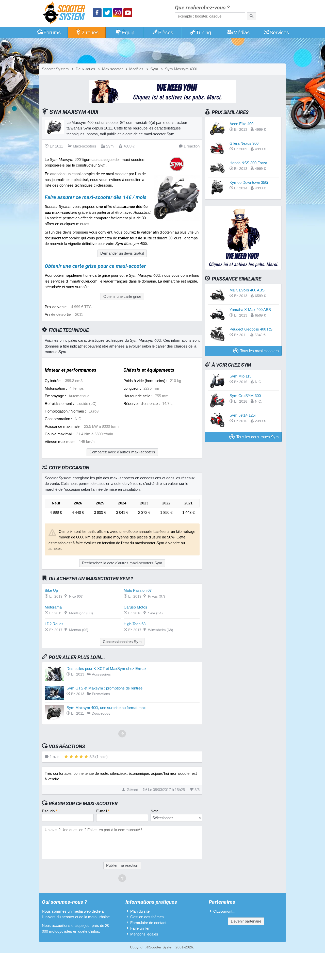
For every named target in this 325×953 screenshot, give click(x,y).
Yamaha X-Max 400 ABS (250, 309)
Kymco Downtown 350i (249, 182)
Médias (241, 32)
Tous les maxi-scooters (259, 351)
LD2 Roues (54, 624)
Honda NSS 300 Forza (248, 163)
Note (154, 811)
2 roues (90, 32)
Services (279, 32)
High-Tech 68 (134, 624)
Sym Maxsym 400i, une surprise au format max (106, 707)
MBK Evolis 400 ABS (247, 290)
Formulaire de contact (148, 923)
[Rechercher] (251, 16)
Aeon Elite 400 (241, 124)
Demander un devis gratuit (122, 253)
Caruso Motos (135, 607)
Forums (52, 32)
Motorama (53, 607)
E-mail (102, 811)
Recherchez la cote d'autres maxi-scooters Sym (122, 563)
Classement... (224, 911)
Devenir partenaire (246, 921)
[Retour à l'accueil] (65, 14)
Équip (128, 32)
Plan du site (140, 911)
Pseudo (49, 811)
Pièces (165, 32)
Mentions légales (144, 934)
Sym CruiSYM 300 (245, 395)
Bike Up (51, 590)
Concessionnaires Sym (122, 641)
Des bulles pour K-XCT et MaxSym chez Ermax (107, 668)
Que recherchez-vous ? (202, 8)
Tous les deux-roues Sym (257, 437)
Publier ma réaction (122, 865)
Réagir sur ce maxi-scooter (83, 803)
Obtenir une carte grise (122, 296)
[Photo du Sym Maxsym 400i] (177, 219)
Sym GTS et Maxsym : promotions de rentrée (104, 688)
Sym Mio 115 (240, 376)
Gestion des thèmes (147, 917)
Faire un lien (140, 928)
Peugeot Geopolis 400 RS (251, 329)
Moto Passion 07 (138, 590)
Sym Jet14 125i (242, 415)
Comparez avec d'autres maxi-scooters (122, 452)
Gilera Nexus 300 (244, 143)
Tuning (203, 32)
